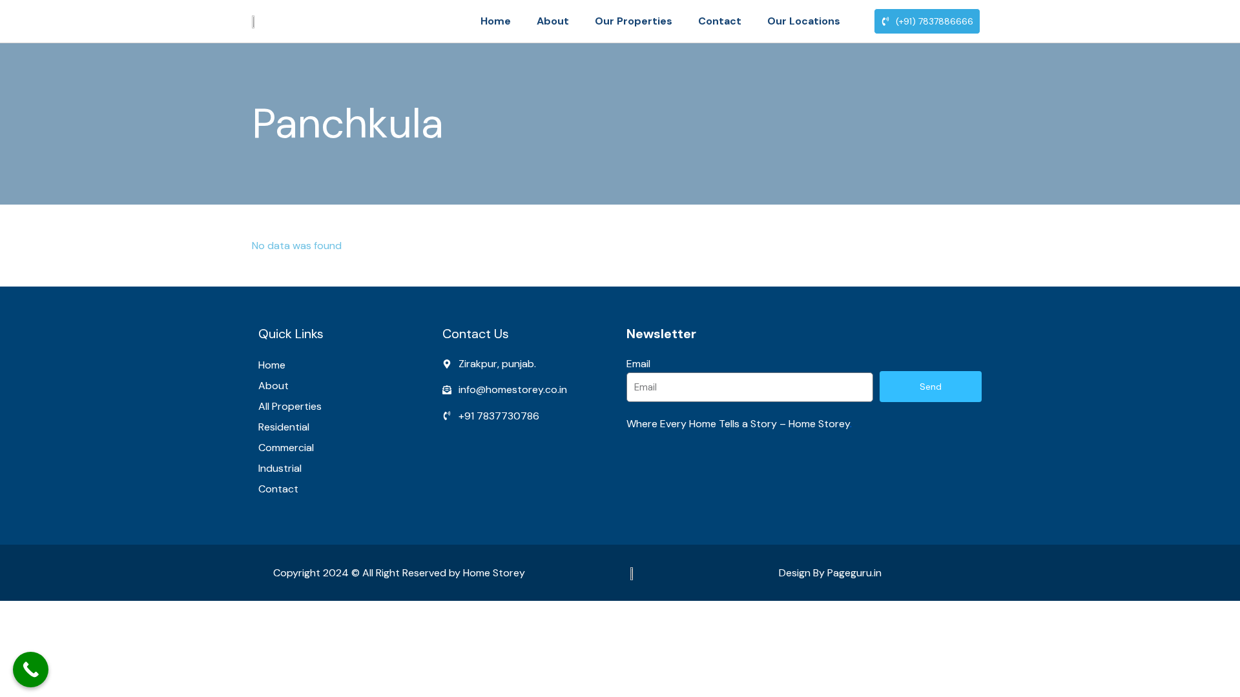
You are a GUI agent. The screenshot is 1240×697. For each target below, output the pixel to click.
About (553, 21)
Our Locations (803, 21)
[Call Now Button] (30, 669)
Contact (719, 21)
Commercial (286, 447)
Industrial (280, 468)
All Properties (290, 406)
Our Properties (633, 21)
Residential (283, 427)
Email (638, 363)
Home (495, 21)
